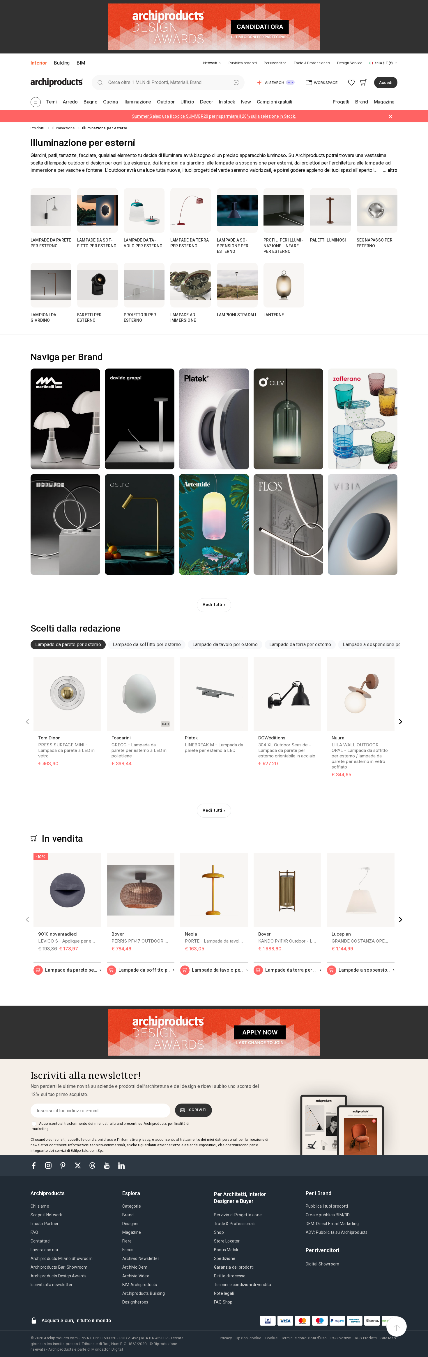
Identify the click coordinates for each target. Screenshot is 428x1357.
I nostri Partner (45, 1223)
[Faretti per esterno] (97, 285)
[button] (212, 63)
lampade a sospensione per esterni (253, 163)
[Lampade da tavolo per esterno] (144, 210)
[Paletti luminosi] (330, 210)
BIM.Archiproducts (139, 1284)
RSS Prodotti (366, 1338)
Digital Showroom (322, 1264)
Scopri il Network (46, 1215)
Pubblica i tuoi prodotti (327, 1206)
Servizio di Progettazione (238, 1215)
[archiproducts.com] (57, 82)
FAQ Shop (223, 1302)
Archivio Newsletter (140, 1258)
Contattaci (40, 1241)
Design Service (349, 63)
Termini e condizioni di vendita (242, 1284)
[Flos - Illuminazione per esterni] (288, 524)
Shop (219, 1232)
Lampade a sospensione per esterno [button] (381, 644)
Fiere (127, 1241)
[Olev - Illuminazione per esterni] (288, 419)
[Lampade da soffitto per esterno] (97, 210)
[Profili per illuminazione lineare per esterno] (283, 210)
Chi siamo (40, 1206)
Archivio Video (135, 1276)
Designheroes (135, 1302)
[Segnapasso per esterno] (377, 210)
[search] (100, 82)
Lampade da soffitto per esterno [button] (147, 644)
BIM (81, 63)
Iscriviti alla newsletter (51, 1284)
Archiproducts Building (143, 1293)
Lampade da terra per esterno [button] (300, 644)
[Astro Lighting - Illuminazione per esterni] (139, 524)
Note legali (224, 1293)
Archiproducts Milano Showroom (62, 1258)
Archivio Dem (134, 1267)
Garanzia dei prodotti (234, 1267)
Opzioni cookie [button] (248, 1338)
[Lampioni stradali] (237, 285)
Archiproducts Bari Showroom (59, 1267)
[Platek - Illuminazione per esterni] (214, 419)
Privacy (226, 1338)
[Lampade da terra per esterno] (190, 210)
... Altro (390, 170)
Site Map (388, 1338)
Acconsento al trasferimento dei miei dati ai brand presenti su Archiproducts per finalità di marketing (110, 1126)
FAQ (34, 1232)
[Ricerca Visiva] (236, 82)
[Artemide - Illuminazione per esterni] (214, 524)
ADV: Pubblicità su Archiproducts (336, 1232)
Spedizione (224, 1258)
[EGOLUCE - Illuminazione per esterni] (65, 524)
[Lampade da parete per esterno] (51, 210)
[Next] (400, 721)
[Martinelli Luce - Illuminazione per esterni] (65, 419)
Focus (127, 1249)
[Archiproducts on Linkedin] (121, 1165)
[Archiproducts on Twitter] (78, 1165)
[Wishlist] (352, 82)
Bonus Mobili (226, 1249)
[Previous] (27, 721)
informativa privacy (134, 1140)
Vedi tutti (212, 604)
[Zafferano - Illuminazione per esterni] (362, 419)
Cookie (271, 1338)
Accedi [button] (385, 82)
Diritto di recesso (230, 1276)
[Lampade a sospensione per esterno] (237, 210)
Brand (128, 1215)
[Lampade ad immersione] (190, 285)
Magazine (131, 1232)
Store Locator (227, 1241)
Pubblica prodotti (243, 63)
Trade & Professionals (311, 63)
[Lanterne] (283, 285)
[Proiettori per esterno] (144, 285)
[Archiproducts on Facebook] (36, 1165)
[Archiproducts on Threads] (93, 1165)
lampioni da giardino (182, 163)
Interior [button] (39, 63)
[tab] (220, 63)
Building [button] (61, 63)
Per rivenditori (275, 63)
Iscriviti (197, 1110)
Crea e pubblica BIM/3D (328, 1215)
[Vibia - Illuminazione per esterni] (362, 524)
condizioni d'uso (99, 1140)
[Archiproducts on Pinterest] (63, 1165)
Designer (130, 1223)
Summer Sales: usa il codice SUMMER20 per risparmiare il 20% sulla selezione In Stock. (214, 116)
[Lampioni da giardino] (51, 285)
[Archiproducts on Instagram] (49, 1165)
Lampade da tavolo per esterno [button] (225, 644)
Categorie (131, 1206)
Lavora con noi (44, 1249)
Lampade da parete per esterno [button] (68, 644)
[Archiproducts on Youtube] (107, 1165)
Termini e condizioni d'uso (304, 1338)
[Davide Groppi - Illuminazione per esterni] (139, 419)
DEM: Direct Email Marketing (332, 1223)
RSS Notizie (340, 1338)
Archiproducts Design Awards (58, 1276)
